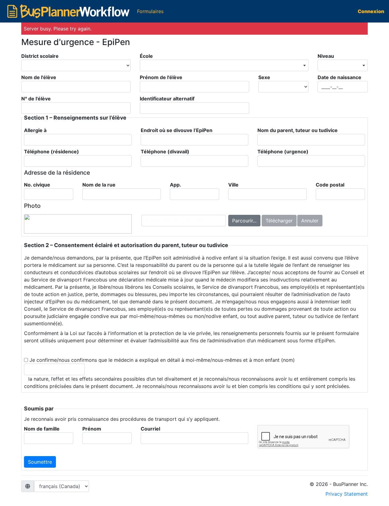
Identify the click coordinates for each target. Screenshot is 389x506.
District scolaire (40, 56)
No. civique (37, 185)
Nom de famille (42, 429)
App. (175, 185)
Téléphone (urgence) (282, 151)
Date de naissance (339, 77)
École (146, 56)
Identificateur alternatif (167, 99)
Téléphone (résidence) (51, 151)
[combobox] (224, 65)
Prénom (91, 429)
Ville (233, 185)
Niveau (326, 56)
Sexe (264, 77)
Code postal (330, 185)
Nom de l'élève (38, 77)
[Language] (61, 486)
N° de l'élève (36, 99)
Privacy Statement (346, 494)
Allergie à (35, 130)
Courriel (150, 429)
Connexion (371, 11)
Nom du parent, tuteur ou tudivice (297, 130)
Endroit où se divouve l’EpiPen (176, 130)
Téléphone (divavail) (165, 151)
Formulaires (151, 11)
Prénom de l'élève (161, 77)
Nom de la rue (98, 185)
